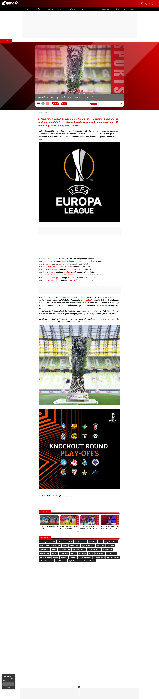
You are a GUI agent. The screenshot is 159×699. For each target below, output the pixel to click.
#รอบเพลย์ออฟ (107, 550)
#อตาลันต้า (73, 557)
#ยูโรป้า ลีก (91, 561)
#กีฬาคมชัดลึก (99, 553)
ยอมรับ (8, 684)
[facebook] (141, 3)
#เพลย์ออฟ (82, 553)
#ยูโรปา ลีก (100, 546)
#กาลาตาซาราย (63, 553)
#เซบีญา (54, 553)
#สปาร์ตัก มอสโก (61, 561)
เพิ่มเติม (4, 680)
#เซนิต (91, 553)
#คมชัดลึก (69, 542)
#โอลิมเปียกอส (44, 550)
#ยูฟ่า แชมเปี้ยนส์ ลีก (88, 546)
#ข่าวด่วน (61, 542)
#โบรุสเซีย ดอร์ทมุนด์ (111, 542)
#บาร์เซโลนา (92, 542)
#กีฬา (100, 542)
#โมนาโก (73, 553)
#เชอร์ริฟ (64, 557)
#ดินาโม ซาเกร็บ (111, 553)
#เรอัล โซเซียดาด (45, 557)
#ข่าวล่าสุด (43, 542)
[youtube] (149, 3)
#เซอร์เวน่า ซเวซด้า (113, 557)
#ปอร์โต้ (55, 557)
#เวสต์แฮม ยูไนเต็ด (65, 550)
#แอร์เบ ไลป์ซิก (74, 546)
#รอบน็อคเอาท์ (55, 546)
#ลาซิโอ (65, 546)
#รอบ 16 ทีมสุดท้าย (79, 550)
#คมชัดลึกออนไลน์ (80, 542)
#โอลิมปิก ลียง (44, 553)
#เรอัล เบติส (110, 546)
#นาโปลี (54, 550)
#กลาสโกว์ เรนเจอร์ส (94, 550)
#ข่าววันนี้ (52, 542)
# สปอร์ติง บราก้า (99, 557)
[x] (145, 3)
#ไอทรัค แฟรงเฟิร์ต (85, 557)
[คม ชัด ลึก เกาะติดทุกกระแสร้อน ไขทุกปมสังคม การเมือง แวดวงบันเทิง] (79, 3)
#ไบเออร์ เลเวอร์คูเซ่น (46, 561)
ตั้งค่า (8, 687)
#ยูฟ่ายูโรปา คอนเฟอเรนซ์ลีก (77, 561)
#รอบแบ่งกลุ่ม (44, 546)
